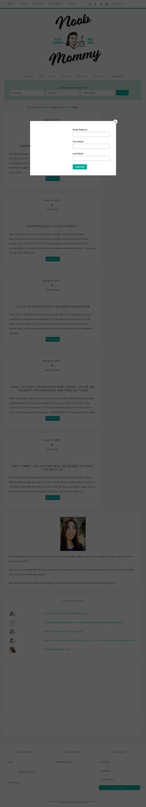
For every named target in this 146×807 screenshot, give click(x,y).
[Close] (115, 122)
